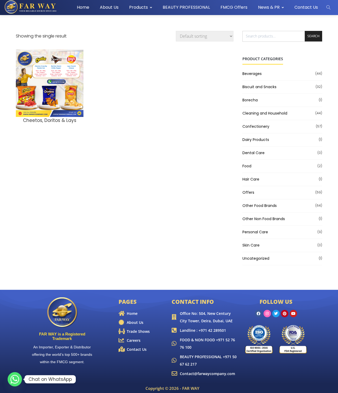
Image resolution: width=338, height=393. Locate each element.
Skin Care (251, 245)
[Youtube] (293, 313)
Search (313, 36)
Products (138, 7)
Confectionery (255, 126)
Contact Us (306, 7)
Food (246, 166)
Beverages (252, 73)
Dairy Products (255, 139)
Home (83, 7)
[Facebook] (258, 313)
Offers (248, 192)
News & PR (269, 7)
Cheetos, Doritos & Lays (49, 120)
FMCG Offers (233, 7)
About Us (109, 7)
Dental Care (253, 152)
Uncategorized (255, 258)
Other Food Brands (259, 205)
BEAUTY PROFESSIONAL (186, 7)
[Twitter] (276, 313)
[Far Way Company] (31, 7)
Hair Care (250, 179)
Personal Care (255, 232)
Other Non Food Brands (263, 218)
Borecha (250, 100)
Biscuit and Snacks (259, 86)
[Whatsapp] (15, 379)
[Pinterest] (284, 313)
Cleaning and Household (264, 113)
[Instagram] (267, 313)
